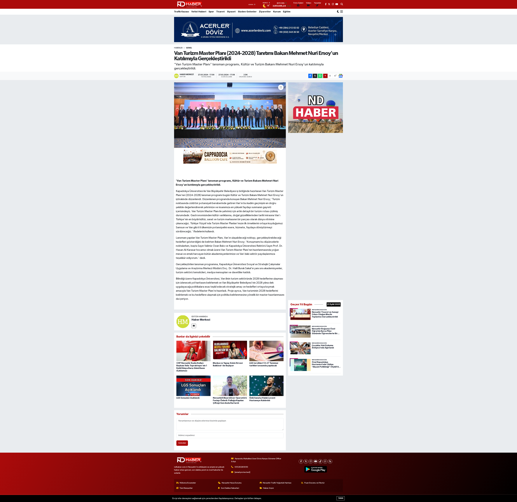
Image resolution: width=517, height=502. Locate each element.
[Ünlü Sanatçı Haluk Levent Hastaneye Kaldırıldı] (266, 386)
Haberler (178, 48)
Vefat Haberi (198, 11)
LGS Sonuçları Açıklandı (188, 398)
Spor (211, 11)
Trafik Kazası (181, 11)
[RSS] (330, 461)
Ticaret (220, 11)
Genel (189, 48)
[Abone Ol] (340, 76)
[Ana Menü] (341, 12)
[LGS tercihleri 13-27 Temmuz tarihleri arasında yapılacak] (266, 351)
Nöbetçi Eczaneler (188, 483)
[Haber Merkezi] (182, 321)
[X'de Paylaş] (315, 76)
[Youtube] (315, 461)
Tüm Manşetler (186, 488)
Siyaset (231, 11)
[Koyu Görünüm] (338, 12)
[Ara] (342, 4)
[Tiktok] (320, 461)
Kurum (277, 11)
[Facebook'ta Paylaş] (310, 76)
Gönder (182, 443)
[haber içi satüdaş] (230, 156)
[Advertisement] (316, 216)
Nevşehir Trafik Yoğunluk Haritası (277, 483)
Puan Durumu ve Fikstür (314, 483)
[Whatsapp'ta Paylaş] (320, 76)
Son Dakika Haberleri (230, 488)
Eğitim (286, 11)
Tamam (340, 498)
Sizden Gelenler (247, 11)
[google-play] (316, 469)
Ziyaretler (265, 11)
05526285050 (241, 467)
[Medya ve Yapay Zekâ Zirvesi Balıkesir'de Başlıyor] (230, 351)
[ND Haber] (189, 4)
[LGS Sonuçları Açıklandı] (193, 386)
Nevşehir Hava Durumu (232, 483)
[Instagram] (310, 461)
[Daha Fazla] (325, 76)
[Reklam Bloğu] (315, 107)
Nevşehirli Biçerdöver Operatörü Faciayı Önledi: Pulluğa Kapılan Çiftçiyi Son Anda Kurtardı (230, 400)
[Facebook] (301, 461)
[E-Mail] (194, 326)
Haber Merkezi (201, 319)
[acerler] (258, 29)
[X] (306, 461)
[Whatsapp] (325, 461)
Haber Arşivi (268, 488)
